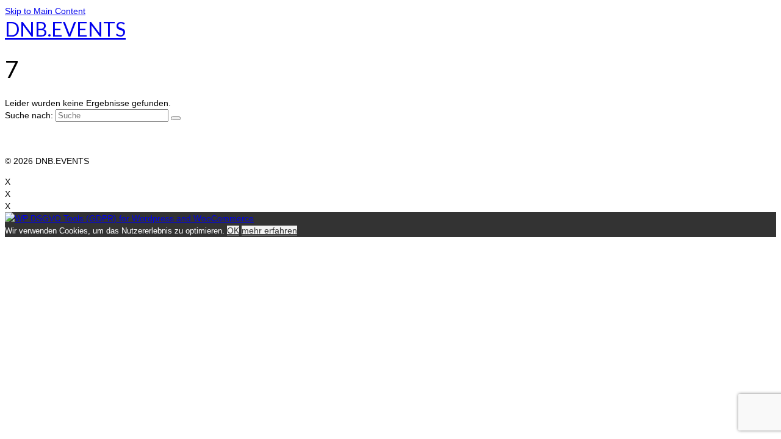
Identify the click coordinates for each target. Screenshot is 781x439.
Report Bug (27, 149)
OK (233, 230)
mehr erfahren (269, 230)
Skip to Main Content (45, 11)
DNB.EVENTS (65, 29)
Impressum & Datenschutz (56, 136)
